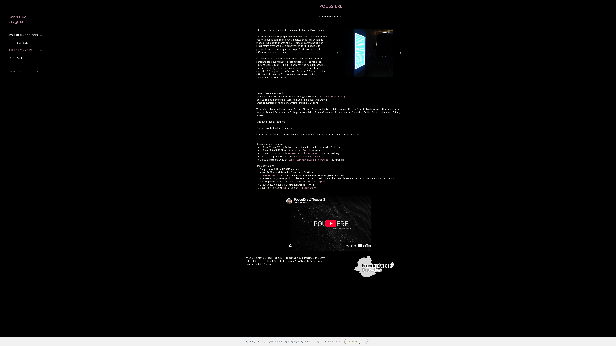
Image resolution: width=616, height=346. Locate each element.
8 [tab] (370, 79)
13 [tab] (386, 79)
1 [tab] (348, 79)
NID (285, 187)
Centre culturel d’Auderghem (310, 181)
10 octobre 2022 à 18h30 (272, 175)
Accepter (352, 341)
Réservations (309, 187)
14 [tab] (389, 79)
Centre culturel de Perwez (307, 156)
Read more (337, 341)
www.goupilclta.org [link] (334, 96)
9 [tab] (373, 79)
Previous (337, 53)
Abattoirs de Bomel (299, 150)
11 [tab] (380, 79)
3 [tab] (354, 79)
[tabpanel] (369, 53)
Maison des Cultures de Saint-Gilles (307, 153)
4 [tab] (357, 79)
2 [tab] (351, 79)
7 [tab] (367, 79)
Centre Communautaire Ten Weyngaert (310, 159)
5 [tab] (361, 79)
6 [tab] (364, 79)
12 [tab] (383, 79)
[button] (331, 16)
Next (400, 53)
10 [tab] (377, 79)
